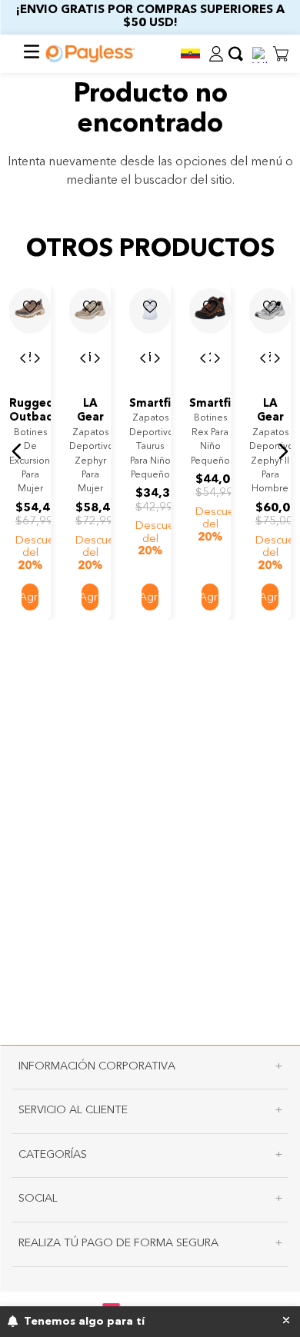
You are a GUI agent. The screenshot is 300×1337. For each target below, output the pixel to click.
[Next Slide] (37, 359)
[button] (190, 53)
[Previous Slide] (23, 359)
